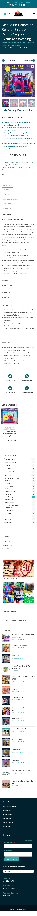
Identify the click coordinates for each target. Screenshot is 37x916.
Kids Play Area (9, 499)
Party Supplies (8, 519)
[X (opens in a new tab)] (10, 5)
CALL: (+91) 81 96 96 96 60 (24, 3)
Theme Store (8, 522)
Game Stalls (8, 494)
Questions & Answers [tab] (10, 199)
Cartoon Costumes (10, 486)
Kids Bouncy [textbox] (17, 871)
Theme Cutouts (9, 510)
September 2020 (7, 545)
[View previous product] (3, 60)
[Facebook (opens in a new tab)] (13, 5)
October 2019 (6, 549)
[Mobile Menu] (34, 13)
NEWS (13, 353)
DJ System (8, 489)
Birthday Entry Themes (12, 478)
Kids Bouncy (24, 162)
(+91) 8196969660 (9, 881)
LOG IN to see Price (18, 155)
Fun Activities (8, 468)
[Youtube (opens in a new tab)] (24, 5)
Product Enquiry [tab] (9, 208)
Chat (5, 331)
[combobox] (18, 871)
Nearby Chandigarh (8, 429)
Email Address (9, 842)
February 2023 (6, 541)
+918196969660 (27, 328)
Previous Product (10, 60)
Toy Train (8, 513)
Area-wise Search (15, 162)
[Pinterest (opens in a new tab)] (16, 5)
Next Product (28, 60)
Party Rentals (13, 165)
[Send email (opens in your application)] (27, 5)
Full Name (8, 851)
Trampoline (8, 516)
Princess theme (6, 170)
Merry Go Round (10, 502)
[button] (32, 66)
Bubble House (9, 481)
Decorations (8, 465)
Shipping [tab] (6, 190)
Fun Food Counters (10, 472)
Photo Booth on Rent (11, 505)
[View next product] (33, 60)
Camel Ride (8, 483)
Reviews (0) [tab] (6, 194)
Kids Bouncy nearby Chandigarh (22, 167)
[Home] (2, 48)
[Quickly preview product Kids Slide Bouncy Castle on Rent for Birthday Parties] (17, 411)
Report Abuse (6, 174)
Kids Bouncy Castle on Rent (18, 48)
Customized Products (10, 462)
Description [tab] (7, 185)
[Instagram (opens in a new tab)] (18, 5)
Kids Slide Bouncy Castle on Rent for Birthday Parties (9, 433)
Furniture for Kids (10, 491)
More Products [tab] (8, 204)
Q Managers (8, 508)
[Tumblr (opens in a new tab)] (21, 5)
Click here (6, 895)
